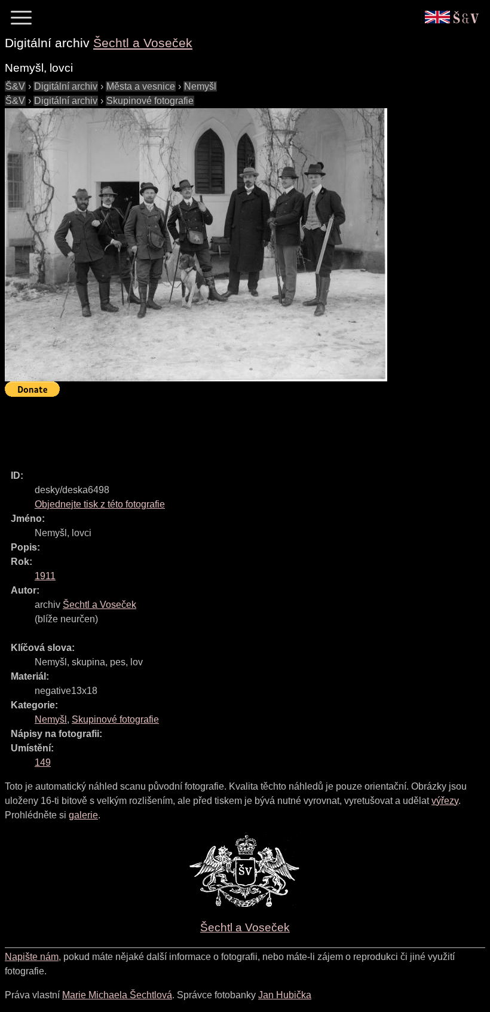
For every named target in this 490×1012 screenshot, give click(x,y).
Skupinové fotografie (150, 101)
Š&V (15, 86)
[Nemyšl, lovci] (196, 244)
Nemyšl (200, 86)
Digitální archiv (65, 86)
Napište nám (32, 957)
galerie (83, 815)
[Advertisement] (222, 428)
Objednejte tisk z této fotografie (100, 504)
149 (43, 762)
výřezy (444, 801)
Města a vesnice (140, 86)
